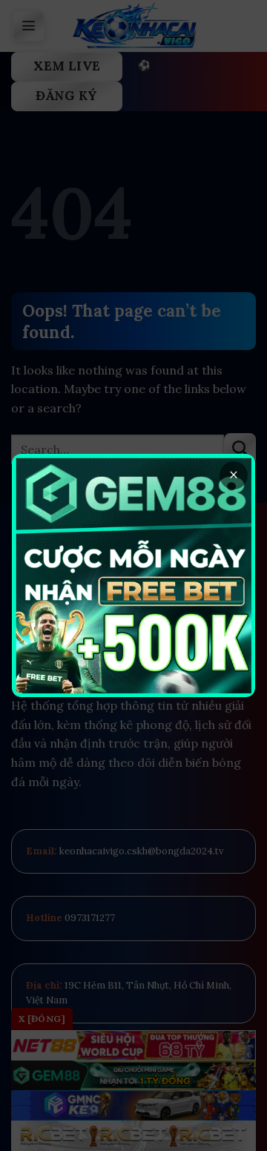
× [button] (233, 475)
